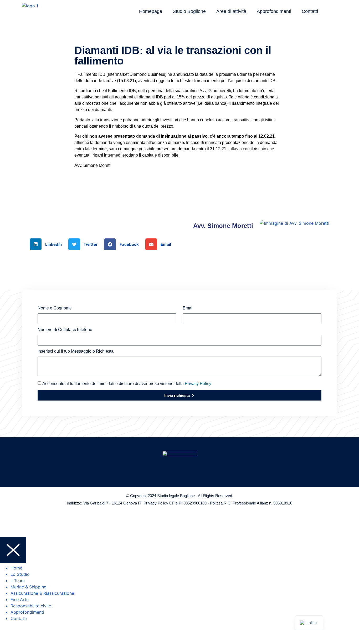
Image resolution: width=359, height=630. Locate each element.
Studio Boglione (189, 11)
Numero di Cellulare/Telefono (65, 330)
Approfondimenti (274, 11)
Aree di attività (231, 11)
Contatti (310, 11)
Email (188, 308)
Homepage (150, 11)
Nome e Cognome (55, 308)
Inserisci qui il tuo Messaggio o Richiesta (76, 351)
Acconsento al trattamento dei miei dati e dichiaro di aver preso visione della (126, 383)
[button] (48, 244)
